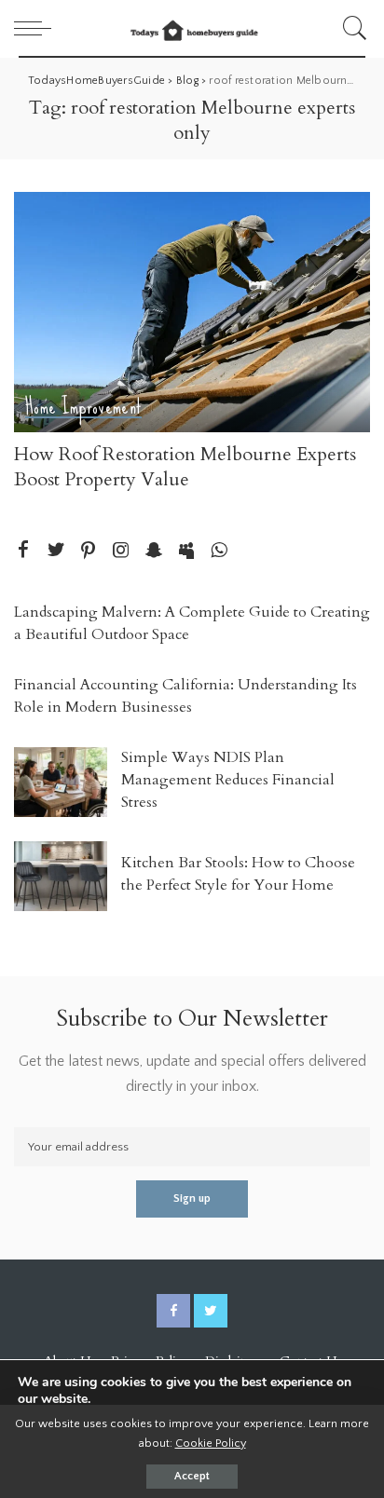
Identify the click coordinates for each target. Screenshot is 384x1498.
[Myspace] (186, 551)
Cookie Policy (210, 1443)
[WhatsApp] (219, 551)
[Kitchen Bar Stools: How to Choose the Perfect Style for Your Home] (60, 876)
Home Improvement (83, 408)
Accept (192, 1476)
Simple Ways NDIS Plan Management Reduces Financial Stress (228, 779)
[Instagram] (121, 551)
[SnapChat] (153, 551)
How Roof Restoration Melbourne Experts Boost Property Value (185, 467)
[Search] (352, 28)
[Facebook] (23, 551)
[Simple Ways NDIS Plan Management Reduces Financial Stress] (60, 782)
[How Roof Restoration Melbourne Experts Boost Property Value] (192, 312)
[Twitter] (56, 551)
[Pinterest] (88, 551)
